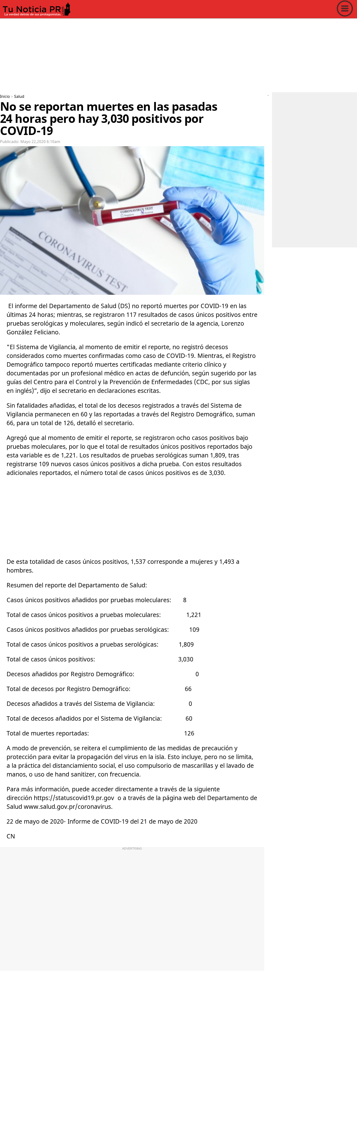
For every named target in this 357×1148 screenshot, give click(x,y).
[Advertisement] (145, 54)
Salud (19, 97)
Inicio (5, 97)
